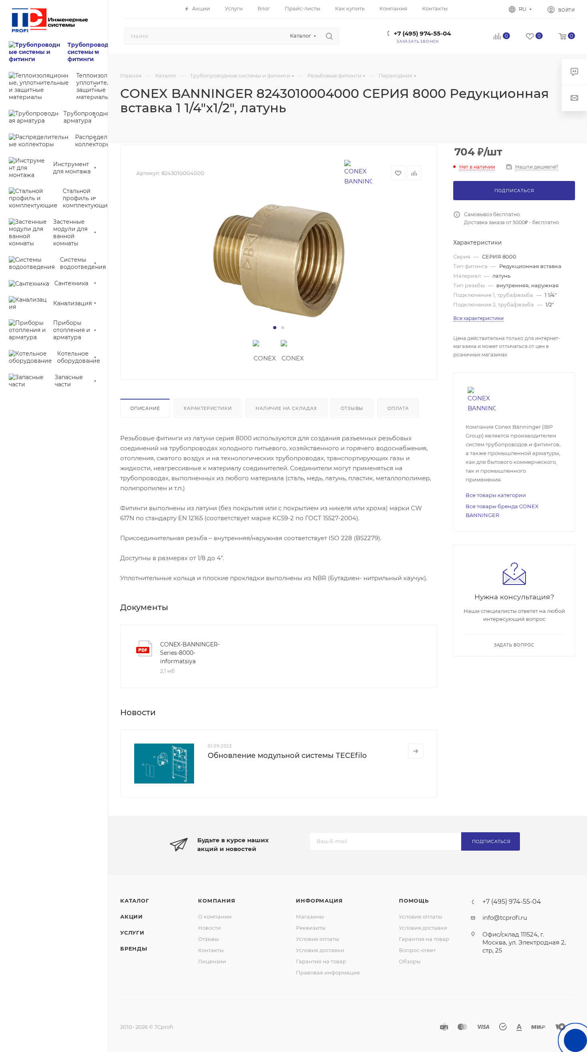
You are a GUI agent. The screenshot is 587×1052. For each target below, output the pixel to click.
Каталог (134, 900)
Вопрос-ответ (417, 950)
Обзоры (409, 961)
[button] (275, 327)
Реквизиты (310, 928)
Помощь (414, 900)
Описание (145, 408)
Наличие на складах (286, 408)
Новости (209, 928)
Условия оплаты (317, 939)
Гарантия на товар (321, 961)
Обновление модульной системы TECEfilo (287, 755)
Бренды (133, 948)
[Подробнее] (415, 751)
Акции (131, 916)
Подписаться (491, 841)
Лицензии (212, 961)
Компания (216, 900)
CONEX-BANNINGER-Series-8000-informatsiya (190, 653)
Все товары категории (496, 495)
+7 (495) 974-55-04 (422, 33)
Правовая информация (328, 972)
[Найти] (329, 36)
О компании (215, 916)
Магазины (310, 916)
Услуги (132, 932)
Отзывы (352, 408)
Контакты (211, 950)
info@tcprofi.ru (504, 917)
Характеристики (208, 408)
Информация (319, 900)
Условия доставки (320, 950)
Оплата (398, 408)
